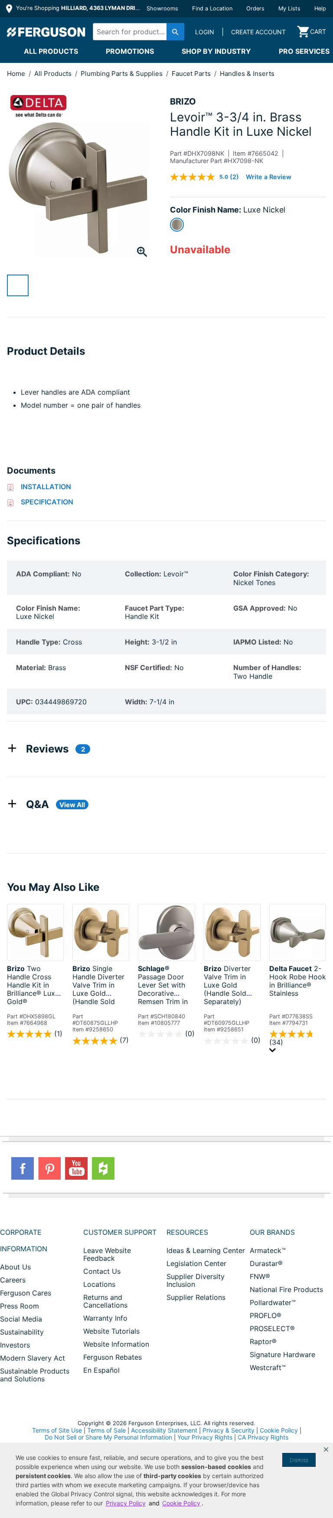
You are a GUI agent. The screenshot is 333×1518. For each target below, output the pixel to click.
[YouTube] (76, 1168)
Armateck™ (268, 1250)
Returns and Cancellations (105, 1301)
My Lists (289, 8)
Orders (255, 8)
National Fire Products (286, 1289)
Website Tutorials (111, 1331)
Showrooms (162, 8)
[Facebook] (22, 1168)
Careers (13, 1280)
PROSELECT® (272, 1328)
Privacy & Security (228, 1430)
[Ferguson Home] (46, 31)
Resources (187, 1232)
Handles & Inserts (247, 73)
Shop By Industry (216, 51)
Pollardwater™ (273, 1302)
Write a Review (268, 176)
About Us (15, 1267)
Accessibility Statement (164, 1430)
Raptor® (263, 1341)
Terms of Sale (106, 1430)
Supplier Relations (195, 1297)
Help (320, 8)
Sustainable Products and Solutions (34, 1375)
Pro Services (304, 51)
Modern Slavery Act (32, 1358)
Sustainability (22, 1332)
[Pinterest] (49, 1168)
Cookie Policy (279, 1430)
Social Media (21, 1319)
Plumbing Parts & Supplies (122, 73)
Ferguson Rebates (112, 1357)
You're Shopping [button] (78, 8)
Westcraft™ (268, 1367)
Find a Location (212, 8)
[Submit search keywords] (175, 31)
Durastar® (266, 1263)
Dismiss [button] (299, 1460)
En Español (101, 1370)
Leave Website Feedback (107, 1254)
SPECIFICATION (47, 501)
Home (16, 73)
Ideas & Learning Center (205, 1250)
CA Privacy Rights (263, 1437)
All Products (51, 51)
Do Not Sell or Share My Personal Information (108, 1437)
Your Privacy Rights (204, 1437)
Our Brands (272, 1232)
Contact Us (102, 1271)
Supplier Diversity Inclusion (195, 1280)
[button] (326, 1449)
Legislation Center (196, 1263)
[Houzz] (103, 1168)
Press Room (19, 1306)
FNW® (260, 1276)
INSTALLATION (46, 486)
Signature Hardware (282, 1354)
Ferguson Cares (25, 1293)
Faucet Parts (192, 73)
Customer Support (120, 1232)
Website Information (116, 1344)
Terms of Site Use (57, 1430)
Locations (99, 1284)
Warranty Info (105, 1318)
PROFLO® (265, 1315)
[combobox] (136, 31)
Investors (15, 1345)
